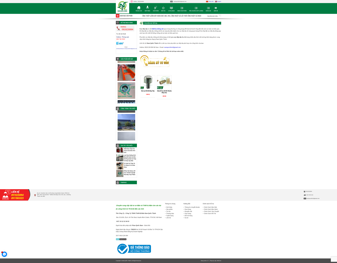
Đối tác (163, 10)
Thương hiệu (170, 213)
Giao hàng (188, 213)
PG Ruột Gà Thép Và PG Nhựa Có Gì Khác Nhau (129, 161)
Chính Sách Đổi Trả (210, 213)
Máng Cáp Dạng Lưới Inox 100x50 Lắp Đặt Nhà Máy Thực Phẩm (129, 168)
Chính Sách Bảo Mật (210, 207)
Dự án (186, 218)
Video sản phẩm (181, 10)
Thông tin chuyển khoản (192, 207)
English (219, 1)
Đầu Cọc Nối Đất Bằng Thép (147, 91)
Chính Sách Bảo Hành (211, 209)
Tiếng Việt (211, 1)
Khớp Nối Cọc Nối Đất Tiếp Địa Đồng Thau (164, 91)
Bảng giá (208, 10)
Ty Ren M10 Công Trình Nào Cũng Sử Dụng (129, 176)
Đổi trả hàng (188, 215)
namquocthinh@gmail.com (172, 47)
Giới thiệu (147, 10)
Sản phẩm (156, 10)
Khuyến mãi (188, 211)
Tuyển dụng (169, 215)
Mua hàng (188, 209)
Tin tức (168, 211)
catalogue (171, 10)
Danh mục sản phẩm (126, 16)
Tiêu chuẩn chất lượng (196, 10)
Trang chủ (139, 10)
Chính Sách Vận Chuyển (211, 211)
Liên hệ (216, 10)
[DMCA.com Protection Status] (121, 240)
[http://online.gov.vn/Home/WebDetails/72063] (133, 255)
